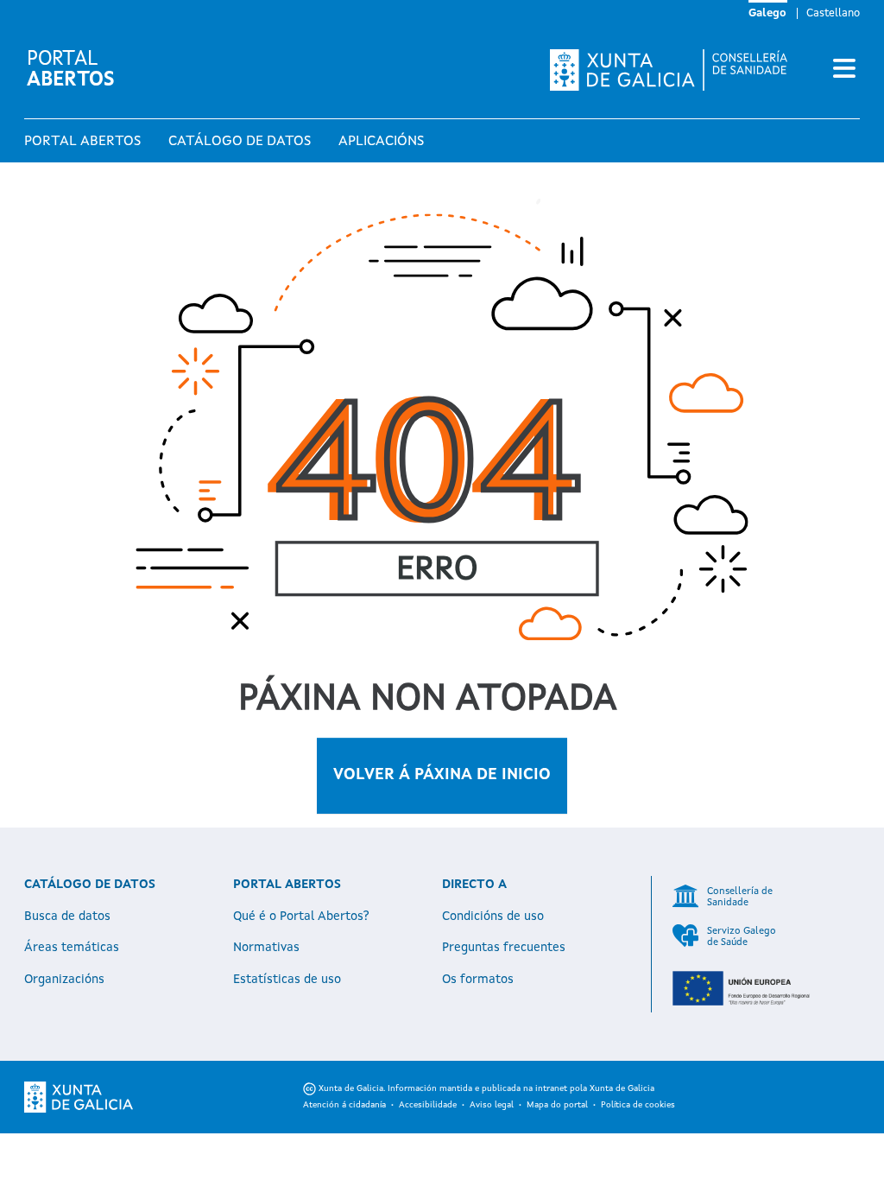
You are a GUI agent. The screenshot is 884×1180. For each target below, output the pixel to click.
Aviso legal (492, 1105)
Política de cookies (638, 1105)
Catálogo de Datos (239, 142)
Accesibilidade (428, 1105)
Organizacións (64, 980)
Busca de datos (67, 916)
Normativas (266, 948)
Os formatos (478, 980)
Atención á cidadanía (344, 1105)
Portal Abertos (82, 142)
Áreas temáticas (71, 948)
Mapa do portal (557, 1105)
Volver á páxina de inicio (442, 775)
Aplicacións (381, 142)
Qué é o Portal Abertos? (301, 916)
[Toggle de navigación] (844, 70)
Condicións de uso (493, 916)
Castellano (833, 13)
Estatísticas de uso (287, 980)
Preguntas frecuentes (503, 948)
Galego (767, 13)
